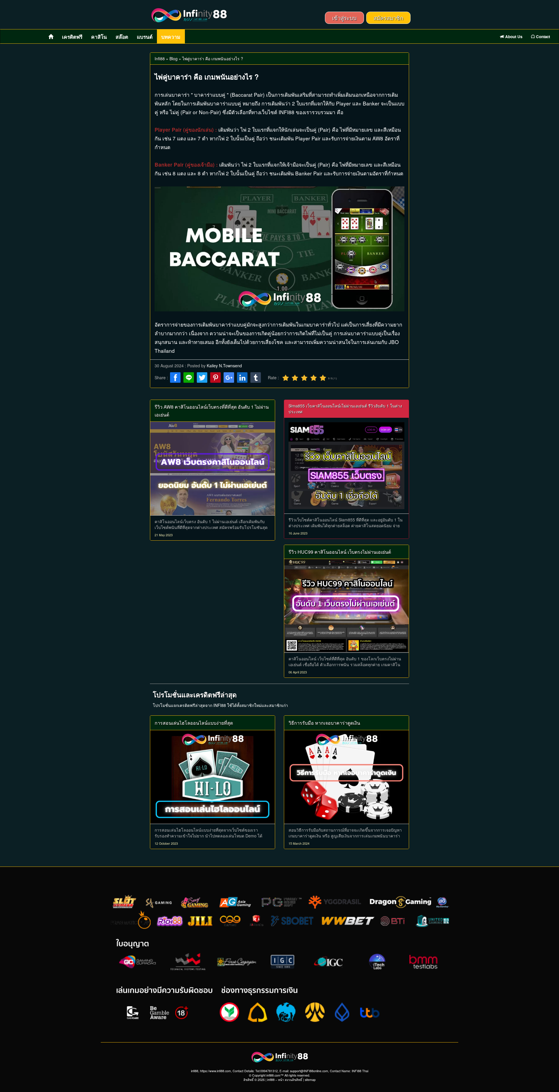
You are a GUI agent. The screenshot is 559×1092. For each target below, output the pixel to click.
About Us (513, 36)
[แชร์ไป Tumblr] (256, 378)
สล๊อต (122, 36)
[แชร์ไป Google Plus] (229, 378)
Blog (173, 58)
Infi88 (160, 58)
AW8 (377, 138)
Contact (542, 36)
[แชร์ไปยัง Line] (189, 378)
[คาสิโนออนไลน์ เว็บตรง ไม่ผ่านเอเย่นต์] (212, 467)
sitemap (310, 1079)
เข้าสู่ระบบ (344, 18)
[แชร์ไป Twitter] (202, 378)
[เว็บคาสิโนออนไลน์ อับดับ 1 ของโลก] (346, 464)
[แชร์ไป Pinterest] (215, 378)
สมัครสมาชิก (388, 18)
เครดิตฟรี (72, 36)
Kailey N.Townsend (224, 365)
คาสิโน (99, 36)
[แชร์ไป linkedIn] (242, 378)
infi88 (271, 1079)
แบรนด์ (145, 36)
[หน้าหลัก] (51, 36)
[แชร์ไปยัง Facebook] (175, 378)
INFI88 (286, 112)
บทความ (170, 36)
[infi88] (189, 15)
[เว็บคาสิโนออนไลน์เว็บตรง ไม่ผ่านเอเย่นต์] (346, 604)
